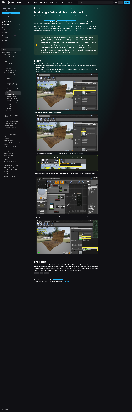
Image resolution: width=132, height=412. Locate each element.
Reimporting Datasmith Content (12, 89)
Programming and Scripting (10, 146)
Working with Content (9, 59)
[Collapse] (3, 59)
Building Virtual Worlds (9, 140)
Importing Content (9, 65)
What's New (7, 54)
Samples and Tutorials (9, 167)
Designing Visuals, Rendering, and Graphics (12, 143)
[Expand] (3, 54)
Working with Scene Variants (11, 127)
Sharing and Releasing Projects (11, 165)
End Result (103, 26)
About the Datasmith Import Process (66, 20)
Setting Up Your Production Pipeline (10, 158)
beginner (46, 272)
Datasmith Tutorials (11, 80)
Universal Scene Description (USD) (11, 116)
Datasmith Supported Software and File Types (12, 97)
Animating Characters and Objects (12, 151)
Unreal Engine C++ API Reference (12, 173)
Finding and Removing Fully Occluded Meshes (11, 124)
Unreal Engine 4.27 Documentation (10, 52)
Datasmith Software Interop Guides (13, 77)
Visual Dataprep (9, 68)
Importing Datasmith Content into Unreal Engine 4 (13, 85)
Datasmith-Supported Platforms (12, 103)
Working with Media (8, 155)
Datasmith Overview (11, 74)
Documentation (45, 8)
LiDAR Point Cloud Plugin (10, 119)
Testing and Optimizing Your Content (10, 162)
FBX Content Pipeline (11, 70)
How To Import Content (11, 112)
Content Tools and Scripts (11, 134)
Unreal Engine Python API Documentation (10, 177)
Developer (38, 8)
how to (41, 272)
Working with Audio (8, 153)
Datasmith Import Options (12, 100)
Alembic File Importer (10, 110)
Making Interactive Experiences (11, 148)
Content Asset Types (10, 63)
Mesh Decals (8, 129)
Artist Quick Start (9, 61)
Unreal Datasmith (10, 72)
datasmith (37, 272)
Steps (102, 24)
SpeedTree (7, 132)
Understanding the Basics (10, 56)
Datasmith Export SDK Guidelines (12, 107)
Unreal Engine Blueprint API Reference (10, 170)
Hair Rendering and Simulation (12, 121)
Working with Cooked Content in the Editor (12, 137)
